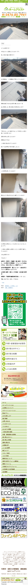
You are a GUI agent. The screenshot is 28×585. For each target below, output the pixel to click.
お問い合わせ (6, 421)
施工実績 (5, 418)
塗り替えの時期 (7, 439)
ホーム (4, 402)
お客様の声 (6, 445)
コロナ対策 (6, 455)
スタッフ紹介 (6, 453)
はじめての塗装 (7, 429)
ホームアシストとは (8, 405)
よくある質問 (6, 447)
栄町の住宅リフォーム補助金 (10, 461)
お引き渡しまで (7, 415)
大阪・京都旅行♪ (9, 287)
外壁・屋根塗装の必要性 (9, 434)
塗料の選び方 (6, 442)
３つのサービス (7, 423)
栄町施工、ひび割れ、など (11, 285)
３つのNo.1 (6, 426)
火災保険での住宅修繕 (9, 469)
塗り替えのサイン (8, 437)
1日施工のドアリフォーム (10, 466)
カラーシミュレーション (9, 410)
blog (3, 282)
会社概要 (5, 471)
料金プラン (6, 413)
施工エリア (6, 450)
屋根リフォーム (7, 463)
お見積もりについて (8, 407)
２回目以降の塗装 (8, 431)
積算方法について (7, 458)
